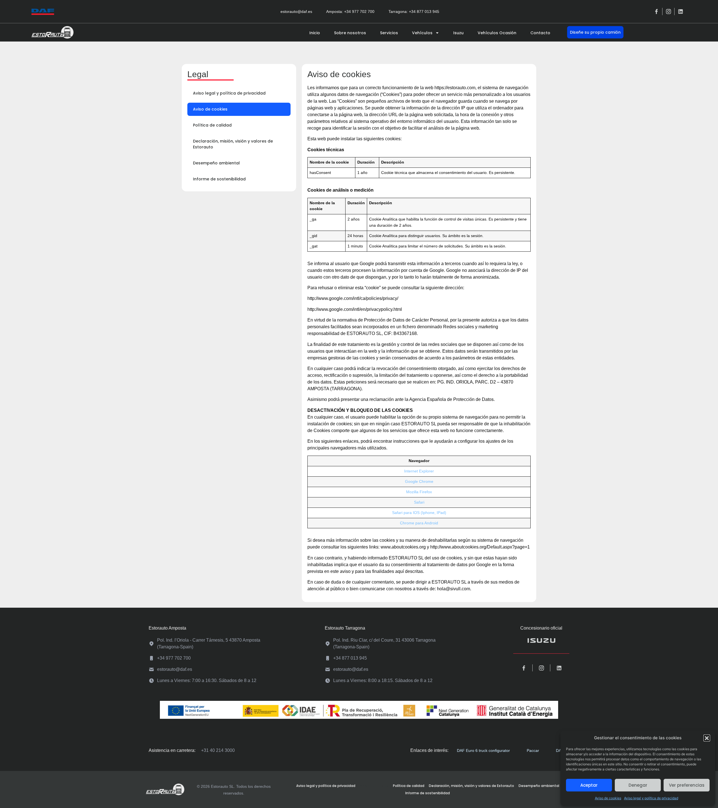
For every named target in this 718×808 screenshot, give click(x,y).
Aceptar (589, 785)
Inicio (314, 33)
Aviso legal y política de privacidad (651, 798)
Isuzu (458, 33)
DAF (560, 750)
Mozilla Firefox (419, 492)
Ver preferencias (687, 785)
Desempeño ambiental (216, 163)
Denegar (638, 785)
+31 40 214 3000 (218, 750)
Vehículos (422, 33)
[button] (707, 738)
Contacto (540, 33)
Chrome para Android (419, 523)
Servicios (389, 33)
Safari (419, 502)
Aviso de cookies (608, 798)
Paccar (533, 750)
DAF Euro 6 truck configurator (483, 750)
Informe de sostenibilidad (219, 179)
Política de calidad (212, 125)
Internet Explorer (419, 471)
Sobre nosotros (350, 33)
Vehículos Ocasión (497, 33)
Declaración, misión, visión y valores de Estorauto (233, 144)
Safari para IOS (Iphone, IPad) (419, 512)
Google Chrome (419, 481)
